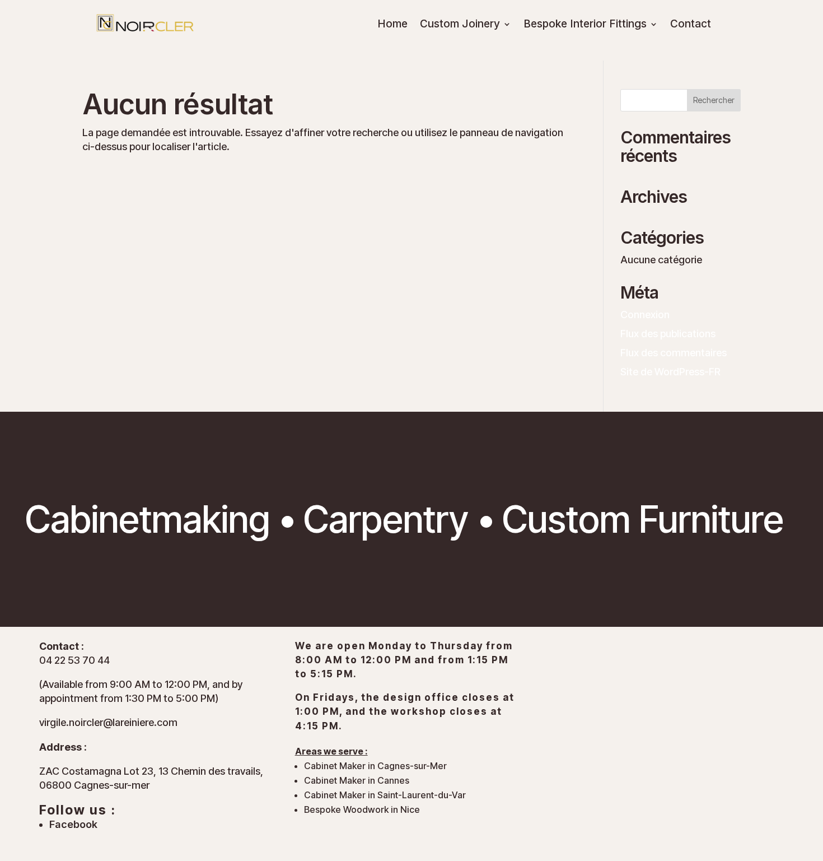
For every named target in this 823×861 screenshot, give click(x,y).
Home (392, 25)
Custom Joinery (460, 25)
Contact (690, 25)
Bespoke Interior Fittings (585, 25)
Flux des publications (668, 333)
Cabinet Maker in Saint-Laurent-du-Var (385, 795)
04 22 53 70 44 (74, 660)
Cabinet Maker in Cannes (356, 780)
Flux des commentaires (673, 353)
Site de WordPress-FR (670, 372)
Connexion (645, 314)
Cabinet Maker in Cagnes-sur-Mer (375, 765)
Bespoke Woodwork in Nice (362, 809)
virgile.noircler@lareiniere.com (108, 722)
